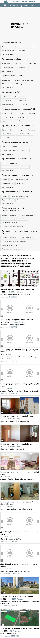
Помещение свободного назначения (14, 219)
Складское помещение (9, 222)
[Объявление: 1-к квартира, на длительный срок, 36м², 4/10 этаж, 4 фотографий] (10, 382)
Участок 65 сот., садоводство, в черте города (19, 628)
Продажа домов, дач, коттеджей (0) (18, 109)
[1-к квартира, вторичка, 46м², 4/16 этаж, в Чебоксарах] (10, 287)
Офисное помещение (9, 215)
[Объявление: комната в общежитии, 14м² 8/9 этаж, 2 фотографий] (19, 414)
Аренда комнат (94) (11, 92)
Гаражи (4, 179)
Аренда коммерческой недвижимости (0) (19, 232)
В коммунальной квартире (24, 80)
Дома (4, 113)
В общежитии (6, 80)
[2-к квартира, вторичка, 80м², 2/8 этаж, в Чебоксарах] (10, 317)
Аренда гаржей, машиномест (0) (17, 192)
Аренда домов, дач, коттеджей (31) (18, 126)
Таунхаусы (31, 113)
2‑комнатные (19, 47)
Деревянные (22, 117)
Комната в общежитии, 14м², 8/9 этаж (16, 416)
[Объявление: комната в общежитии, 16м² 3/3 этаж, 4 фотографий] (19, 442)
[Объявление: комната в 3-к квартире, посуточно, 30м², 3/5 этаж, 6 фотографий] (19, 470)
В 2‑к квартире (7, 84)
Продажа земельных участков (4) (17, 142)
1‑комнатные (6, 47)
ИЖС (3, 146)
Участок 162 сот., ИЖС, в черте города (16, 596)
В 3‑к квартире (20, 84)
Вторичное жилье (8, 50)
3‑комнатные (32, 47)
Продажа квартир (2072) (13, 42)
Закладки (16, 5)
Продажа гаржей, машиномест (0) (17, 175)
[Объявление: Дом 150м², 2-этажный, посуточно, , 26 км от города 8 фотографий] (10, 562)
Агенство (25, 150)
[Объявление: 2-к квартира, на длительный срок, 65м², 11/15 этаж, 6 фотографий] (10, 347)
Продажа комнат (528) (12, 76)
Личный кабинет (29, 5)
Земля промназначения (9, 150)
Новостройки (22, 50)
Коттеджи (21, 113)
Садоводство (14, 146)
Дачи (11, 113)
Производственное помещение (12, 226)
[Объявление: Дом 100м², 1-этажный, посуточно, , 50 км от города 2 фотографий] (10, 530)
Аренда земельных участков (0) (16, 159)
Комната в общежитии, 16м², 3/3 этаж (16, 444)
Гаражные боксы (7, 183)
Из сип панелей (7, 121)
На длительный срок (8, 67)
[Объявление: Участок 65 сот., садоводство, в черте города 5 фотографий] (19, 626)
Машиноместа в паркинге (19, 179)
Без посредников (7, 54)
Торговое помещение (28, 215)
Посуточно (23, 67)
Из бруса (20, 121)
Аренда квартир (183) (12, 59)
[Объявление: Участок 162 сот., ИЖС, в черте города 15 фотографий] (19, 594)
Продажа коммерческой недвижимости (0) (13, 209)
